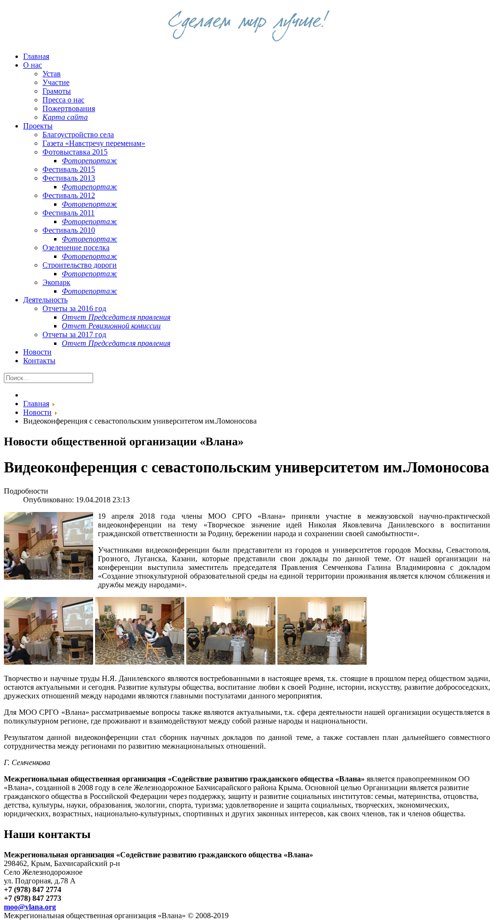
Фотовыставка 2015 (75, 152)
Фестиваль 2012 (68, 195)
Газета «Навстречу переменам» (93, 143)
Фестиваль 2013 (68, 178)
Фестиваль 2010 (68, 230)
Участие (55, 82)
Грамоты (56, 91)
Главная (36, 56)
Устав (51, 74)
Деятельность (45, 300)
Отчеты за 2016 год (74, 308)
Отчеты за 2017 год (74, 334)
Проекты (38, 126)
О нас (32, 65)
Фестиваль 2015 (68, 169)
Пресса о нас (63, 100)
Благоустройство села (78, 134)
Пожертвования (68, 108)
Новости (37, 352)
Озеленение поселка (76, 247)
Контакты (39, 360)
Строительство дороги (79, 265)
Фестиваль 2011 (68, 213)
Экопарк (56, 282)
